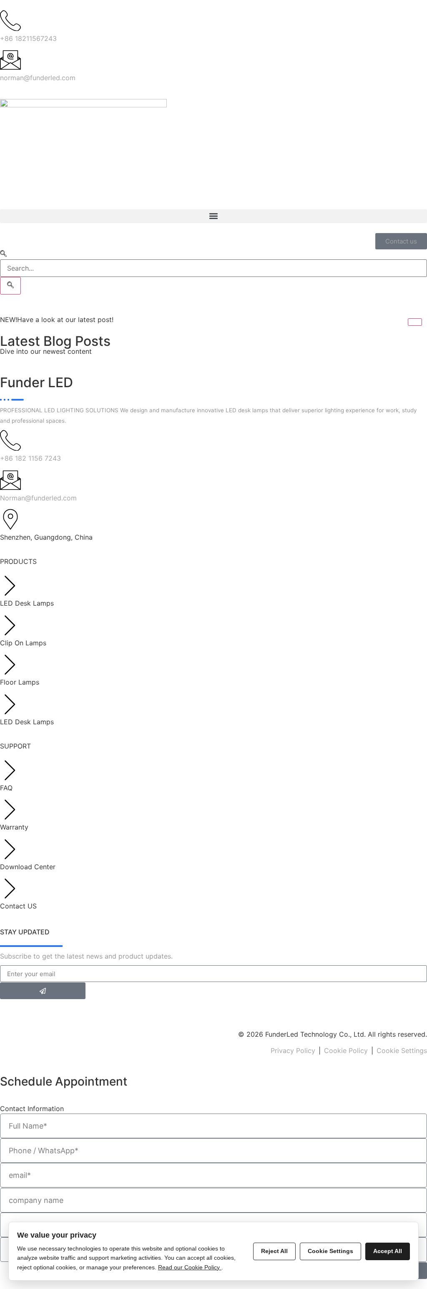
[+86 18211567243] (10, 20)
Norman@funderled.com (38, 498)
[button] (213, 216)
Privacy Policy (293, 1050)
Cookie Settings (402, 1050)
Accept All (387, 1251)
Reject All (274, 1251)
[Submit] (42, 990)
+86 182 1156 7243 (30, 458)
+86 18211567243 (28, 38)
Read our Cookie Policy (189, 1267)
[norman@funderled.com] (10, 59)
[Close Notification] (415, 322)
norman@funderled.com (37, 78)
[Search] (10, 285)
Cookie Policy (346, 1050)
